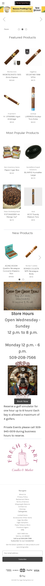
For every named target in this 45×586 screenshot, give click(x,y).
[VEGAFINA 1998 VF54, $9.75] (33, 57)
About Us (22, 494)
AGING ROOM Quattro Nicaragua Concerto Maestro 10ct (11, 270)
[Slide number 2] (22, 19)
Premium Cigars (22, 527)
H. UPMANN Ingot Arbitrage (11, 117)
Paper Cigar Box (11, 170)
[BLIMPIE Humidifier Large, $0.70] (33, 152)
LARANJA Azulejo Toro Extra (33, 117)
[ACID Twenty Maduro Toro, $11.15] (33, 197)
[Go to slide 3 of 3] (26, 29)
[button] (22, 457)
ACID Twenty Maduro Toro (33, 215)
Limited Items (22, 515)
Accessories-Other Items (22, 518)
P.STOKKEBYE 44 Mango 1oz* (12, 215)
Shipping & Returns (22, 504)
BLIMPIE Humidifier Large (33, 173)
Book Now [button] (22, 401)
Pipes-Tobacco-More (22, 525)
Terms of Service (22, 502)
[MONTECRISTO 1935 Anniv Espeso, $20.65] (12, 57)
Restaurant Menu (22, 499)
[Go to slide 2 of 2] (23, 279)
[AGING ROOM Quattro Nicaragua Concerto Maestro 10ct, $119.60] (11, 251)
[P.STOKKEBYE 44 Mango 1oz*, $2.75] (12, 197)
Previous (4, 19)
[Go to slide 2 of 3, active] (22, 29)
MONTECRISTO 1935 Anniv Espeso (12, 75)
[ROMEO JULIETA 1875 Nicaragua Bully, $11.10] (31, 251)
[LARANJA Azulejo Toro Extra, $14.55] (33, 99)
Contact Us (22, 507)
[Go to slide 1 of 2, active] (19, 279)
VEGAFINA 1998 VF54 (33, 75)
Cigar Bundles (22, 520)
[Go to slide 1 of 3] (19, 29)
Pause (6, 29)
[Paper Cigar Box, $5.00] (12, 152)
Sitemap (22, 509)
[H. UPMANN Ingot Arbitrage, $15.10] (12, 99)
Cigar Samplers (22, 523)
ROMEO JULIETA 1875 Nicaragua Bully (31, 271)
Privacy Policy (22, 497)
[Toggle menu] (3, 3)
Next (41, 19)
